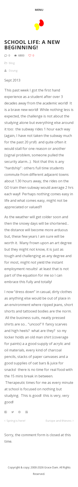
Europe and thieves (59, 421)
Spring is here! (15, 421)
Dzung (13, 70)
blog (12, 63)
